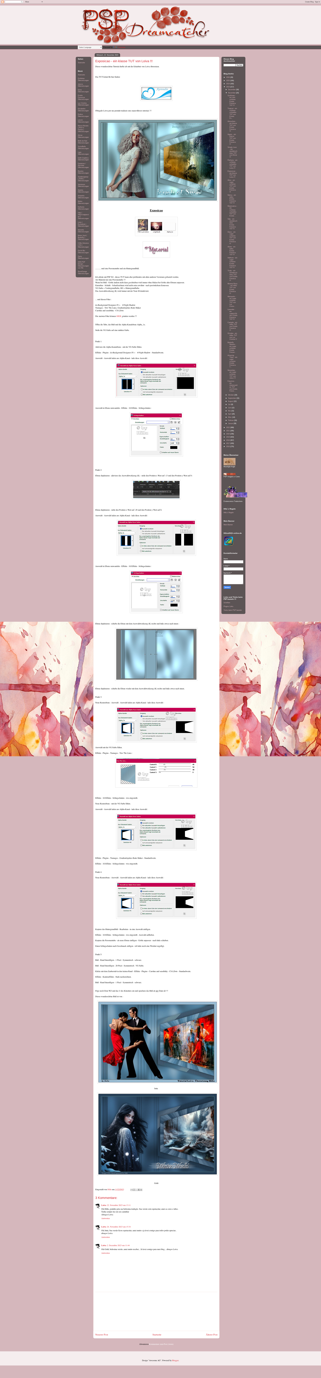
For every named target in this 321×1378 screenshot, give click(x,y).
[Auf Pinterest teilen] (141, 1190)
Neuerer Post (101, 1334)
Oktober (231, 395)
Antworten (105, 1218)
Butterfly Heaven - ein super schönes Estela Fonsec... (232, 347)
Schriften (227, 603)
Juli (229, 404)
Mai (229, 411)
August (231, 401)
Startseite (156, 1334)
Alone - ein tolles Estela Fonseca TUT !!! (232, 250)
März (230, 417)
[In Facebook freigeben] (139, 1190)
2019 (228, 437)
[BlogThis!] (134, 1190)
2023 (228, 87)
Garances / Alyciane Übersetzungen (83, 165)
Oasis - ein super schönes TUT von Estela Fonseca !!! (232, 238)
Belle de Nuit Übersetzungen (83, 142)
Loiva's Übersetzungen (83, 121)
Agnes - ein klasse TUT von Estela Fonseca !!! (232, 139)
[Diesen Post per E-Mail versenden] (131, 1190)
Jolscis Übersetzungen (83, 85)
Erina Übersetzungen (83, 91)
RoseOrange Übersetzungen (83, 272)
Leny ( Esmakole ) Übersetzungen (83, 224)
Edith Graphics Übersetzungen (83, 159)
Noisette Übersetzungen (83, 231)
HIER (118, 316)
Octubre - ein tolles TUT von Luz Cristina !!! (232, 336)
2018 (228, 440)
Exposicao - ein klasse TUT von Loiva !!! (232, 174)
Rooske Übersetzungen (83, 172)
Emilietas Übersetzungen (83, 79)
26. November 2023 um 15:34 (119, 1226)
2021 (228, 431)
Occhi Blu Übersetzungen (83, 252)
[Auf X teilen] (136, 1190)
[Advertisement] (156, 1311)
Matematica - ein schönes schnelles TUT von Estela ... (232, 211)
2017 (228, 443)
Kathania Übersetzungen (83, 208)
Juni (230, 408)
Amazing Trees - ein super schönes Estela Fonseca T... (232, 361)
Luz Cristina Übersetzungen (83, 104)
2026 (228, 77)
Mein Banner (228, 525)
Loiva (103, 1205)
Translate (121, 47)
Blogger (175, 1360)
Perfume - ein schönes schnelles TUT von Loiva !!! (232, 164)
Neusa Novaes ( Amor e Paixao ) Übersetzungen (83, 129)
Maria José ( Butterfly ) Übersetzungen (83, 237)
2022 (228, 427)
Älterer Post (211, 1334)
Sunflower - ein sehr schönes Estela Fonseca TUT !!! (232, 100)
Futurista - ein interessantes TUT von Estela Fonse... (232, 386)
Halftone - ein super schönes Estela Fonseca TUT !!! (232, 262)
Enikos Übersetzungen (83, 115)
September (232, 398)
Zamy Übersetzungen (83, 257)
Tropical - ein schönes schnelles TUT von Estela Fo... (232, 113)
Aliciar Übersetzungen (83, 136)
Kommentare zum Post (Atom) (161, 1344)
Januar (230, 423)
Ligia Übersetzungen (83, 153)
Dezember (232, 89)
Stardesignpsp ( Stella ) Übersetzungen (83, 179)
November (232, 93)
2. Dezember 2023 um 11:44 (118, 1245)
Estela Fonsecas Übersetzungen (83, 97)
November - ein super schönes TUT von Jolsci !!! (232, 374)
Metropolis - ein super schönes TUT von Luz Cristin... (232, 301)
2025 (228, 80)
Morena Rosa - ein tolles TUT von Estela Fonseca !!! (232, 288)
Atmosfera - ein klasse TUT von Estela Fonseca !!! (232, 126)
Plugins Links (228, 606)
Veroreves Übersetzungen (83, 185)
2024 (228, 84)
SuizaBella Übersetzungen (83, 147)
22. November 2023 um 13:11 (119, 1205)
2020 (228, 434)
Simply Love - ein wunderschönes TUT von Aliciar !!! (232, 152)
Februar (231, 420)
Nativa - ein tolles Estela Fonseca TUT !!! (232, 199)
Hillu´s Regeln (229, 512)
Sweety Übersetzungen (83, 191)
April (230, 414)
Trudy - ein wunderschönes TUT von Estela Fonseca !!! (232, 275)
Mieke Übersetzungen (83, 202)
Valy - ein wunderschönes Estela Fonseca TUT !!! (232, 224)
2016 (228, 446)
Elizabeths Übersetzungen (83, 110)
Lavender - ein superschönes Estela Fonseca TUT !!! (232, 314)
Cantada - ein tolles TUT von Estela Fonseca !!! (232, 326)
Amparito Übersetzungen (83, 197)
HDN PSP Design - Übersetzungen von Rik (83, 265)
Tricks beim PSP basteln (233, 610)
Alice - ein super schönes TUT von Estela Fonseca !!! (232, 186)
